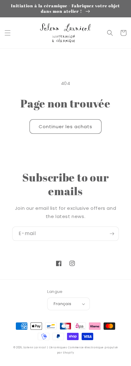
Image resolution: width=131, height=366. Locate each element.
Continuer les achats (65, 126)
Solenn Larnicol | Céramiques (45, 347)
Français (62, 304)
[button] (7, 33)
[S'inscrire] (112, 234)
